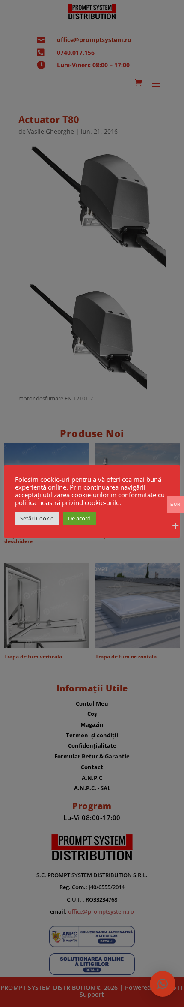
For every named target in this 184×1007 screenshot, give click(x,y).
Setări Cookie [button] (36, 518)
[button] (162, 984)
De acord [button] (79, 518)
